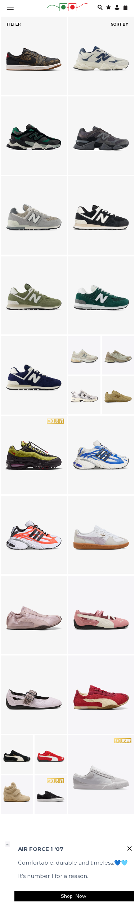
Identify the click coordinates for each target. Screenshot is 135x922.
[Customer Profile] (117, 7)
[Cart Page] (125, 7)
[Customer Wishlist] (108, 7)
